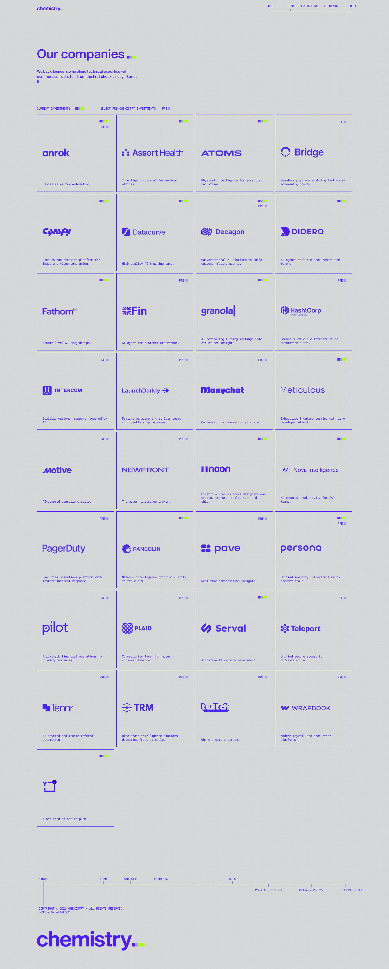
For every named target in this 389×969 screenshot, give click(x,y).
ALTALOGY (63, 912)
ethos (269, 6)
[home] (50, 7)
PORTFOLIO (309, 6)
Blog (353, 6)
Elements (331, 6)
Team (290, 6)
